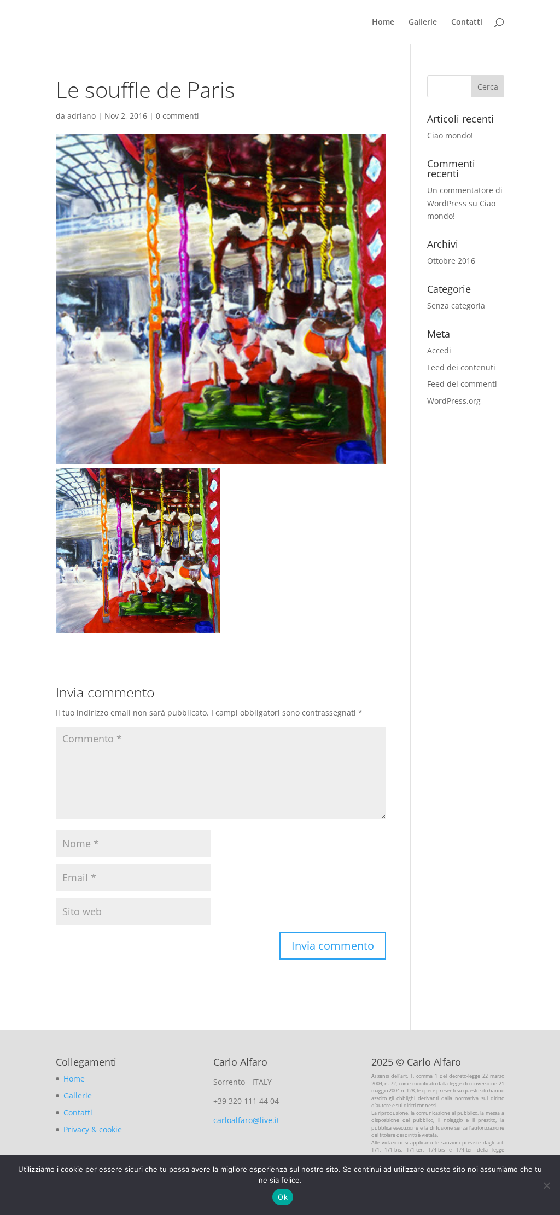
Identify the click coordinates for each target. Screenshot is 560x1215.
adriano (81, 116)
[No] (546, 1185)
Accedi (439, 350)
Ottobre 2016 (451, 260)
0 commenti (177, 116)
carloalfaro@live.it (246, 1120)
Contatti (466, 22)
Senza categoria (456, 305)
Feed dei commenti (462, 384)
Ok (283, 1197)
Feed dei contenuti (461, 367)
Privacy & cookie (92, 1129)
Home (383, 22)
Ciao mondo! (450, 135)
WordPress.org (454, 401)
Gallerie (423, 22)
